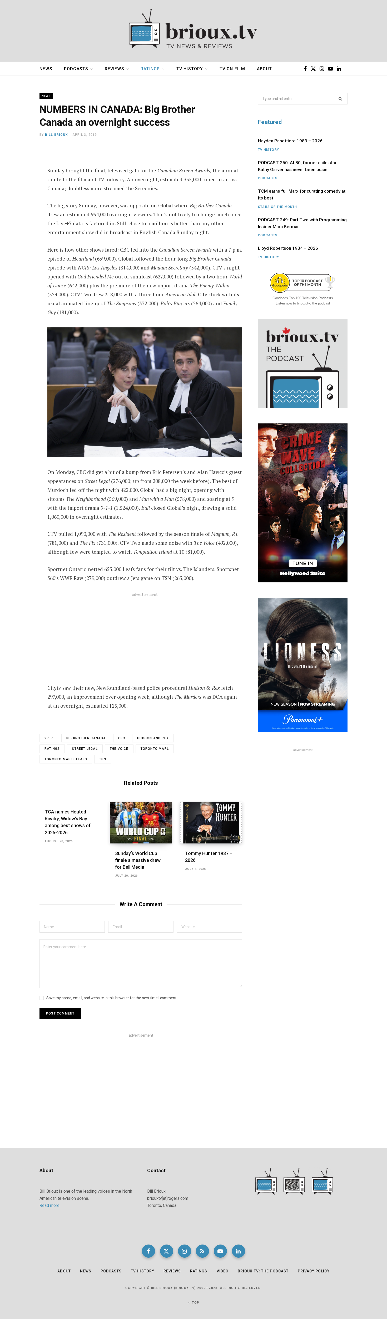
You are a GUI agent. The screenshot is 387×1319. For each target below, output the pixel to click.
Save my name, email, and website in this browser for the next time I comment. (111, 998)
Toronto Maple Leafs (65, 759)
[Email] (20, 193)
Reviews (114, 68)
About (264, 68)
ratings (52, 749)
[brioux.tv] (193, 31)
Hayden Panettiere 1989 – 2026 (290, 140)
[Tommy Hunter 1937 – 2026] (211, 822)
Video (223, 1271)
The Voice (119, 749)
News (45, 68)
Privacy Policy (314, 1271)
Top (195, 1303)
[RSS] (202, 1251)
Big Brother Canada (86, 738)
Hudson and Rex (153, 738)
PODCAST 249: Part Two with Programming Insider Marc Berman (302, 223)
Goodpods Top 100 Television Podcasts (302, 298)
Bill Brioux (56, 135)
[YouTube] (220, 1251)
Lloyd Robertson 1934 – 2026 (288, 248)
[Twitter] (20, 180)
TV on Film (232, 68)
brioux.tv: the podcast (263, 1271)
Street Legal (84, 749)
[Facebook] (20, 166)
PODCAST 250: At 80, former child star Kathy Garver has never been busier (297, 166)
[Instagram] (184, 1251)
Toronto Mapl (155, 749)
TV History (189, 68)
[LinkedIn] (238, 1251)
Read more (49, 1205)
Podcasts (76, 68)
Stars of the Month (277, 207)
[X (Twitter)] (166, 1251)
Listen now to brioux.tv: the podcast (303, 303)
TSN (102, 759)
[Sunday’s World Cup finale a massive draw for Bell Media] (141, 822)
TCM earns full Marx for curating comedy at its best (301, 194)
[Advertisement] (144, 641)
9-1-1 (49, 738)
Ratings (150, 68)
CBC (121, 738)
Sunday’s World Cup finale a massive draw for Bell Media (138, 860)
